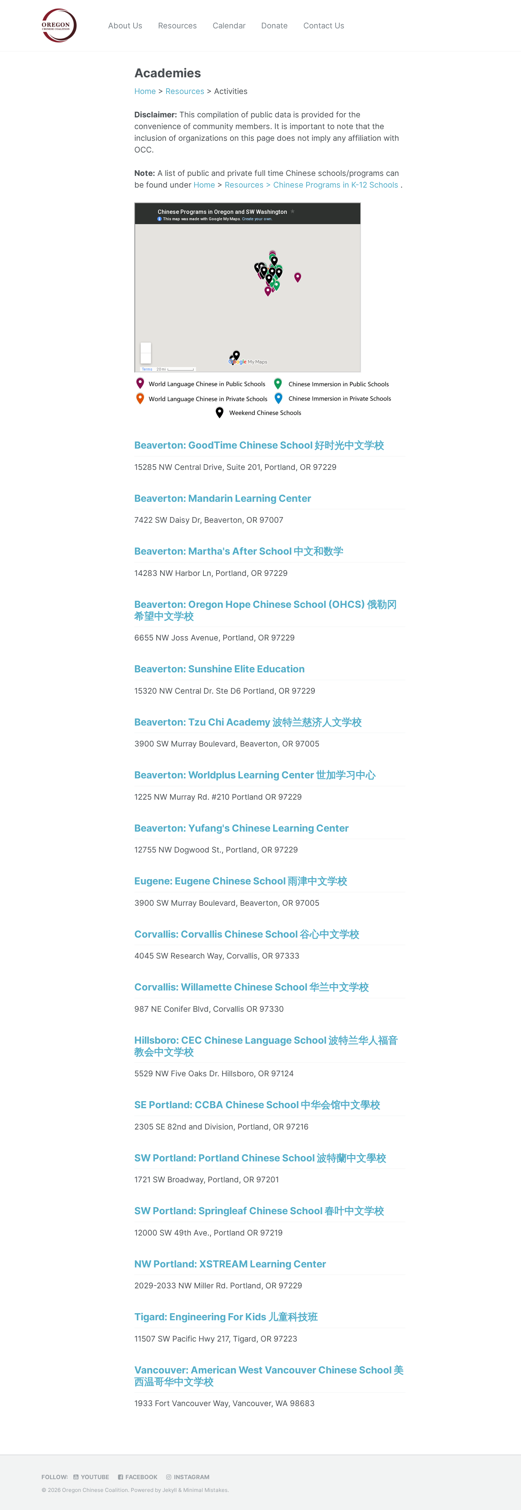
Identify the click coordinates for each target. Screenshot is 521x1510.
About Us (125, 25)
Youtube (94, 1477)
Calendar (229, 25)
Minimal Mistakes (205, 1490)
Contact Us (323, 25)
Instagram (191, 1477)
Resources (177, 25)
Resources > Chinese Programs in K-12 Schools (312, 184)
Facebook (140, 1477)
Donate (274, 25)
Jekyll (169, 1490)
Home (145, 91)
